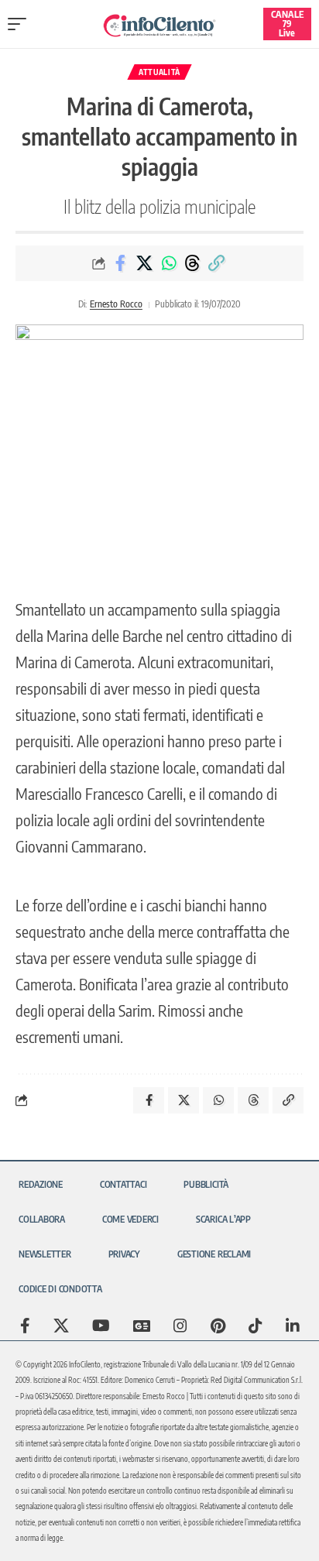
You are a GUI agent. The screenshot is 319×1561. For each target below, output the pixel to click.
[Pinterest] (218, 1325)
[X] (61, 1325)
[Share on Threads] (193, 263)
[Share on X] (145, 263)
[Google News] (141, 1325)
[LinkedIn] (293, 1325)
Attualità (159, 72)
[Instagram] (180, 1325)
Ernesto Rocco (116, 304)
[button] (21, 24)
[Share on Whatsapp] (169, 263)
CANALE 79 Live (287, 24)
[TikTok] (255, 1325)
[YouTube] (101, 1325)
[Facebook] (25, 1325)
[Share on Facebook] (121, 263)
